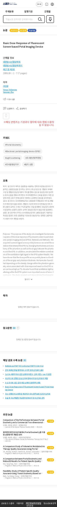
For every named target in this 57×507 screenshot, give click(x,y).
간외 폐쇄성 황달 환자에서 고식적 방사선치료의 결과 (24, 370)
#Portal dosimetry (13, 144)
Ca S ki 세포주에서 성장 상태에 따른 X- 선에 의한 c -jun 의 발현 (28, 374)
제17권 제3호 (9, 69)
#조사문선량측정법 (33, 157)
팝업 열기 (18, 328)
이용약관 (20, 503)
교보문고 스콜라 (7, 503)
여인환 (5, 86)
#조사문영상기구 (12, 164)
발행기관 (28, 11)
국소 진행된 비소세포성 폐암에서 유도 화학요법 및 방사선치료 (27, 393)
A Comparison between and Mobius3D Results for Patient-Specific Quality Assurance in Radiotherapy (22, 459)
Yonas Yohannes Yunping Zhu (10, 90)
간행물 (47, 11)
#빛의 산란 (28, 164)
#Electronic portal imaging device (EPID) (22, 151)
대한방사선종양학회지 (12, 65)
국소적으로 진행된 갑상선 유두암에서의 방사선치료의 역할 (26, 378)
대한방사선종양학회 (11, 61)
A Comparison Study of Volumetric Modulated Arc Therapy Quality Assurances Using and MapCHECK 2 (24, 447)
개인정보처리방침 (33, 503)
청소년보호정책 (49, 503)
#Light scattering (12, 157)
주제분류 (9, 11)
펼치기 (27, 279)
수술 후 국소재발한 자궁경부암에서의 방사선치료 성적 (25, 398)
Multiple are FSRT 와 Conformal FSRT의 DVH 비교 (24, 366)
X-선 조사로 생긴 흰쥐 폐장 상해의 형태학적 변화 (22, 382)
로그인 (39, 4)
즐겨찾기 (49, 22)
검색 (39, 21)
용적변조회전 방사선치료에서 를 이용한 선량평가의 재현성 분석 (24, 433)
